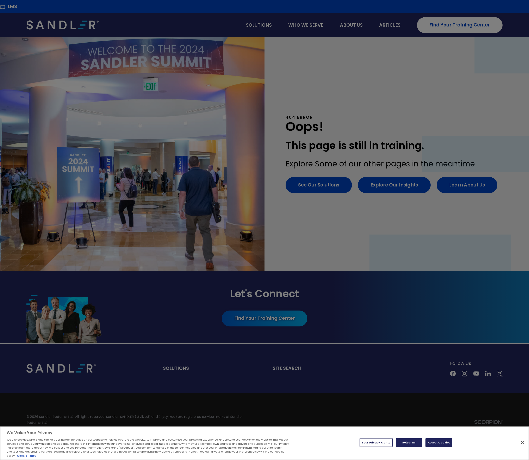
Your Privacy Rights (376, 442)
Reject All (409, 442)
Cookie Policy (26, 456)
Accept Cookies (439, 442)
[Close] (522, 442)
